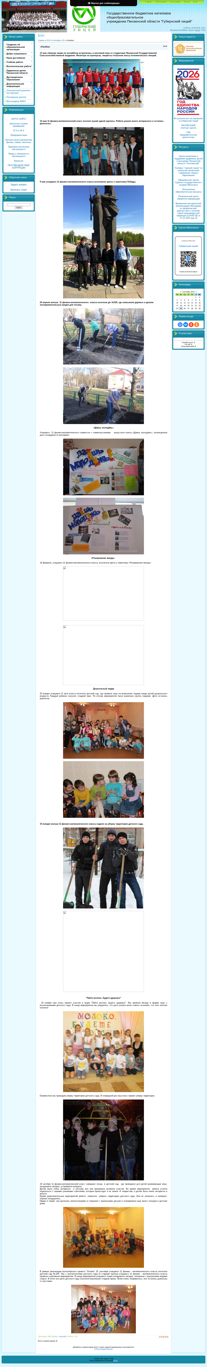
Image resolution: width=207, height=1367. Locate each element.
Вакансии (18, 161)
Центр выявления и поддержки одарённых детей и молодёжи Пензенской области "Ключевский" (188, 160)
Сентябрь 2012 (188, 292)
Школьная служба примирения (18, 124)
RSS (203, 30)
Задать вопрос (19, 184)
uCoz (115, 1360)
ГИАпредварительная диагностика (188, 134)
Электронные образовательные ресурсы (188, 190)
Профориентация (18, 135)
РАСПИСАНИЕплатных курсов (188, 126)
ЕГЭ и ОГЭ (18, 130)
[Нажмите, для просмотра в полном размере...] (103, 1333)
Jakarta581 (62, 1336)
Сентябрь (56, 40)
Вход (195, 2)
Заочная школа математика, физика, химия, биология (19, 141)
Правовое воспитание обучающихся (18, 148)
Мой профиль (161, 2)
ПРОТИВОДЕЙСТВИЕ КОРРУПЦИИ (19, 166)
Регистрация (175, 2)
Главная (148, 2)
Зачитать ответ (18, 189)
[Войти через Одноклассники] (196, 324)
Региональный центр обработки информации (188, 197)
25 (63, 40)
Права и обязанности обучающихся (18, 155)
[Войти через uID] (180, 324)
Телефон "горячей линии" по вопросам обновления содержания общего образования (188, 171)
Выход (187, 2)
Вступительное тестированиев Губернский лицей (188, 119)
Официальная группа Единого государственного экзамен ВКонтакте (188, 182)
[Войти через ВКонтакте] (185, 324)
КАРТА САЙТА (18, 119)
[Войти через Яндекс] (191, 324)
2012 (48, 40)
